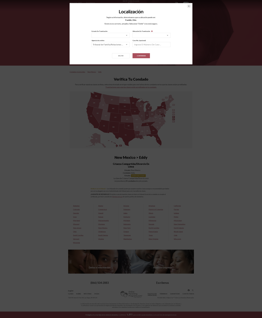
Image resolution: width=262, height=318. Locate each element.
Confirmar (141, 56)
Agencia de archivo (98, 40)
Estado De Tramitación (99, 31)
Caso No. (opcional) (139, 40)
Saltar (120, 56)
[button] (152, 30)
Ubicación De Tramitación (141, 31)
